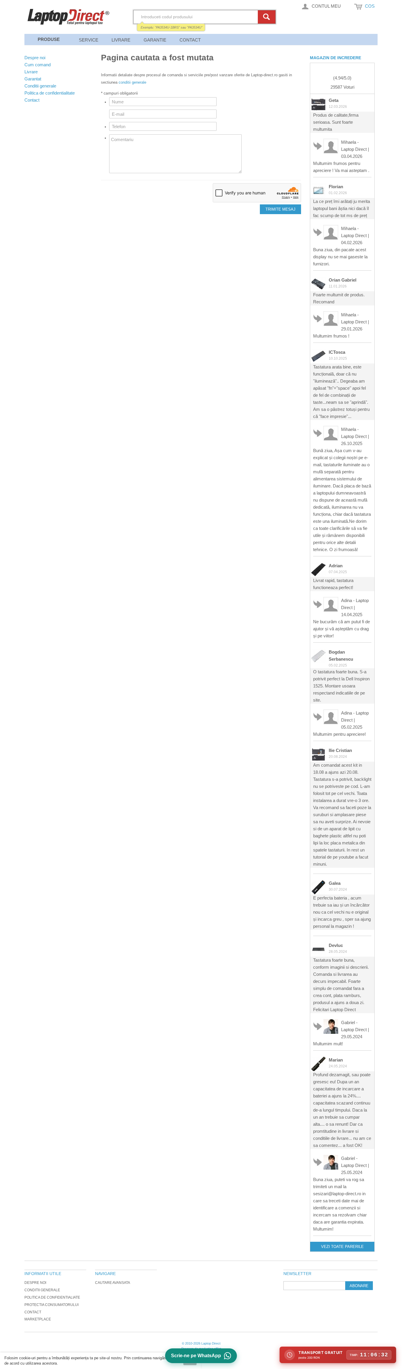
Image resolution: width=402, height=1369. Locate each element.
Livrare (121, 39)
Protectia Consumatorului (51, 1305)
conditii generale (132, 82)
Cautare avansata (112, 1283)
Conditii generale (42, 1290)
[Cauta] (267, 16)
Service (88, 39)
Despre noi (35, 1283)
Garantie (155, 39)
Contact (190, 39)
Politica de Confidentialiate (52, 1297)
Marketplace (37, 1319)
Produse (49, 39)
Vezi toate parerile (342, 1246)
